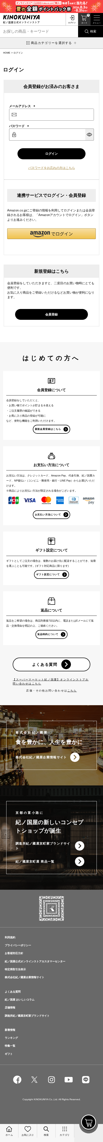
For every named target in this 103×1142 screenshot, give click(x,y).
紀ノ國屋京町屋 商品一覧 (35, 861)
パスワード (19, 126)
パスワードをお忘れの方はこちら (51, 168)
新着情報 (10, 1029)
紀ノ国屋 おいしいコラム (19, 999)
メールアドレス (22, 106)
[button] (51, 233)
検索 (93, 31)
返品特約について (47, 634)
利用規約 (10, 937)
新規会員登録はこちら (48, 429)
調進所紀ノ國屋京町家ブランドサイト (43, 846)
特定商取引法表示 (15, 969)
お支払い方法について (48, 514)
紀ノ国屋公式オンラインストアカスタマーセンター (35, 961)
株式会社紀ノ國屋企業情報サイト (41, 757)
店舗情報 (10, 1007)
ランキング (11, 1037)
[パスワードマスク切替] (89, 135)
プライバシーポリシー (18, 945)
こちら (72, 690)
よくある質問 (44, 664)
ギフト (9, 1053)
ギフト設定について (48, 574)
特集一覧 (10, 1045)
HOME (6, 52)
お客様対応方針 (14, 953)
